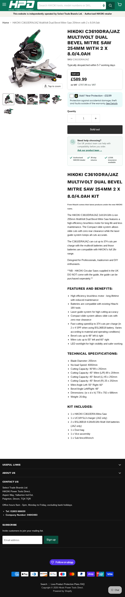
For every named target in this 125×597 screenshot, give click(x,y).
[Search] (110, 5)
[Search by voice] (103, 5)
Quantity (71, 111)
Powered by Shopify (62, 591)
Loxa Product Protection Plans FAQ (67, 584)
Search (44, 584)
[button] (8, 99)
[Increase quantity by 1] (96, 118)
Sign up (51, 539)
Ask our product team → (89, 150)
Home (5, 22)
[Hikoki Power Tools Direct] (22, 5)
